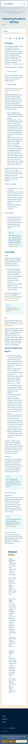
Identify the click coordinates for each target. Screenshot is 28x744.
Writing (14, 11)
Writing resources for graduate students (14, 245)
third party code (14, 736)
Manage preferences (21, 741)
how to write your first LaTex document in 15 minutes (12, 299)
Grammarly (10, 208)
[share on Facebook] (10, 38)
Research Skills (7, 11)
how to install (8, 295)
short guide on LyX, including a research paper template (14, 324)
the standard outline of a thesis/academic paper (14, 90)
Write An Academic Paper (14, 13)
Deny (4, 741)
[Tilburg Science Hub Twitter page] (4, 732)
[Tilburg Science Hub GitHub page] (2, 732)
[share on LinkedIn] (16, 38)
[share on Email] (19, 38)
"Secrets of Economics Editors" (13, 525)
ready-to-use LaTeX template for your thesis (13, 309)
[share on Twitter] (13, 38)
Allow (10, 741)
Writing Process (21, 11)
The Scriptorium (11, 221)
